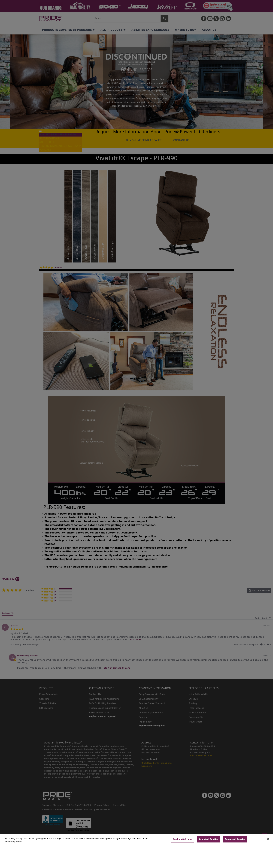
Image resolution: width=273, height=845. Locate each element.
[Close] (267, 839)
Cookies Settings (182, 839)
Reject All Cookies (208, 839)
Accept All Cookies (235, 839)
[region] (136, 839)
